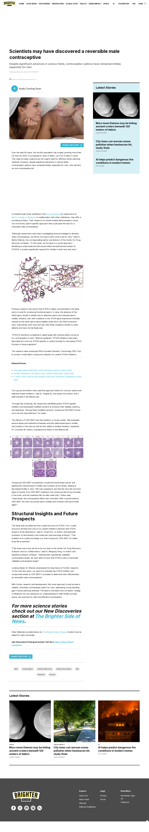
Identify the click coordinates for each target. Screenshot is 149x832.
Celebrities (123, 4)
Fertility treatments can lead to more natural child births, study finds (43, 373)
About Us (83, 795)
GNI (133, 4)
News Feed (84, 799)
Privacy (103, 795)
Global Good (72, 4)
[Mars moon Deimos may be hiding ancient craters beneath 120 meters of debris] (30, 721)
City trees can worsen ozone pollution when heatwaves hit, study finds (114, 144)
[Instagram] (20, 808)
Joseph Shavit (101, 133)
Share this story (70, 145)
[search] (145, 3)
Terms (103, 799)
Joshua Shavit (101, 151)
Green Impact (95, 4)
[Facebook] (13, 808)
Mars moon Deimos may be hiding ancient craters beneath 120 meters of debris (116, 126)
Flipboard (125, 802)
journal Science (53, 214)
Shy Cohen (100, 166)
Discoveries (44, 4)
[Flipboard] (33, 808)
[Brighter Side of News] (9, 3)
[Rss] (39, 808)
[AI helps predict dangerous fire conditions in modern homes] (119, 721)
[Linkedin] (26, 808)
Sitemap (82, 803)
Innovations (58, 4)
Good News (31, 4)
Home (21, 4)
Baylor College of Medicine (23, 217)
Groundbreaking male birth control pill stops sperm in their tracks (43, 370)
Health (83, 4)
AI (114, 4)
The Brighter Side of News (54, 632)
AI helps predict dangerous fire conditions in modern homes (114, 161)
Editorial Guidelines (87, 807)
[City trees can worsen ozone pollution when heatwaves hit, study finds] (74, 721)
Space (106, 4)
